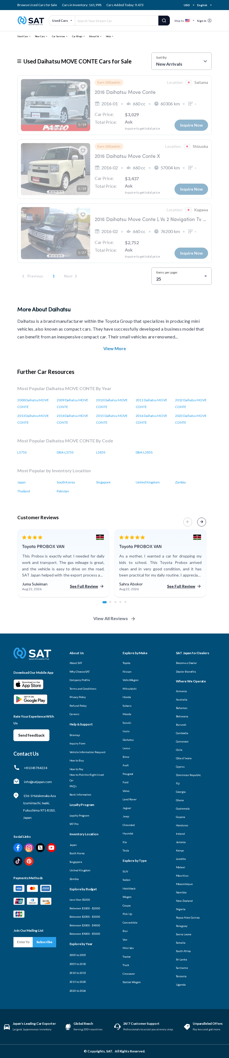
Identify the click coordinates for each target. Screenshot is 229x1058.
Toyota (126, 663)
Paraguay (181, 925)
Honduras (182, 825)
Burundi (181, 724)
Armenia (181, 691)
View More (114, 348)
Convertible (130, 922)
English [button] (202, 5)
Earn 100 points (109, 82)
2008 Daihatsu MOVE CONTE (33, 403)
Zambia (180, 482)
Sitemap (75, 735)
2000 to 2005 (78, 955)
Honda (127, 697)
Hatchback (129, 888)
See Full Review (84, 586)
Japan (21, 482)
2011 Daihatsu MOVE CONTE (151, 403)
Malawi (180, 867)
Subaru (127, 705)
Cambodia (182, 733)
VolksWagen (131, 680)
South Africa (183, 951)
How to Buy (77, 760)
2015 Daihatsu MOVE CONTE (112, 419)
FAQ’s (73, 786)
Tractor (127, 956)
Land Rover (130, 799)
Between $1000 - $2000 (85, 908)
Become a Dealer (186, 663)
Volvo (126, 791)
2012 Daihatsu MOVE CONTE (191, 403)
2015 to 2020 (78, 981)
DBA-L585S (144, 452)
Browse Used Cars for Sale (37, 5)
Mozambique (184, 884)
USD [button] (187, 5)
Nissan (127, 671)
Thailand (23, 491)
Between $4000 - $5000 (85, 933)
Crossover (129, 973)
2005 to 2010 (78, 964)
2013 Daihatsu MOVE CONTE (33, 419)
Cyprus (180, 766)
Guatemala (183, 808)
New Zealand (184, 900)
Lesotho (181, 858)
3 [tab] (118, 605)
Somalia (180, 942)
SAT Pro (74, 823)
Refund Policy (78, 705)
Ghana (180, 800)
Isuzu (126, 731)
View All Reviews (110, 618)
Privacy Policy (78, 697)
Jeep (126, 816)
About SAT (76, 663)
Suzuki (127, 722)
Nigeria (180, 909)
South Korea (66, 482)
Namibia (181, 892)
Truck (126, 965)
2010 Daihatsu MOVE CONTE (112, 403)
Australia (181, 699)
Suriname (182, 967)
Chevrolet (129, 825)
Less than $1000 (80, 899)
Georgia (181, 791)
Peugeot (128, 773)
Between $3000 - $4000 (85, 925)
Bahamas (181, 708)
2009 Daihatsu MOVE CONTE (72, 403)
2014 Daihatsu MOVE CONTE (72, 419)
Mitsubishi (130, 688)
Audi (126, 765)
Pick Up (127, 913)
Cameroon (182, 741)
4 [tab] (123, 605)
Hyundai (128, 833)
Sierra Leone (184, 934)
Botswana (182, 716)
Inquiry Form (78, 743)
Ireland (180, 833)
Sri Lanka (181, 959)
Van (125, 939)
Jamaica (181, 842)
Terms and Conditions (83, 688)
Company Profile (80, 680)
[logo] (32, 657)
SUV (125, 871)
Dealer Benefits (186, 671)
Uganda (181, 984)
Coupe (127, 905)
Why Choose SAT (80, 671)
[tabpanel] (63, 563)
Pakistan (63, 491)
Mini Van (128, 948)
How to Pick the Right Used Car (87, 777)
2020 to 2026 (78, 990)
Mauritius (182, 875)
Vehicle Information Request (88, 752)
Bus (125, 931)
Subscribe (44, 942)
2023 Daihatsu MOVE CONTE (191, 419)
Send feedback (31, 735)
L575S (21, 452)
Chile (179, 749)
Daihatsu (128, 739)
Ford (125, 782)
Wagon (127, 896)
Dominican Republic (188, 775)
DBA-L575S (65, 452)
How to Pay (76, 769)
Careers (74, 714)
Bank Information (80, 794)
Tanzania (181, 976)
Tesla (126, 850)
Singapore (103, 482)
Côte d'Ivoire (184, 758)
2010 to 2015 (78, 972)
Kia (125, 842)
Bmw (126, 756)
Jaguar (127, 808)
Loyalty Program (80, 815)
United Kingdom (148, 482)
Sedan (126, 879)
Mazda (127, 714)
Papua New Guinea (188, 917)
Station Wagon (132, 982)
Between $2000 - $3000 (85, 916)
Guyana (180, 817)
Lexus (126, 748)
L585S (100, 452)
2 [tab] (113, 605)
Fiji (178, 783)
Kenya (180, 850)
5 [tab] (128, 605)
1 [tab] (106, 605)
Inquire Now (191, 125)
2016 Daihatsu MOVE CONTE (151, 419)
